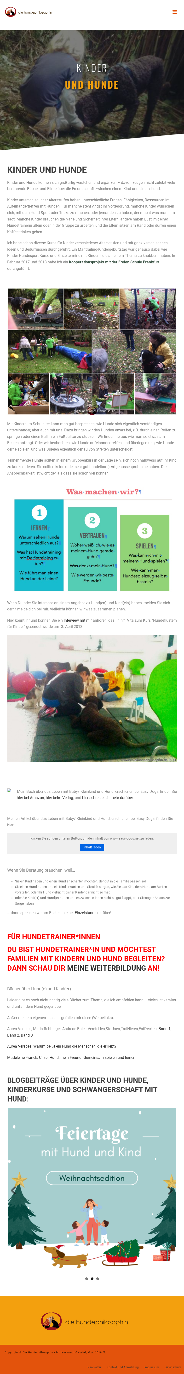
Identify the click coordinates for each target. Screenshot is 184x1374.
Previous (15, 1191)
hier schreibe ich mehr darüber (107, 797)
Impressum (151, 1367)
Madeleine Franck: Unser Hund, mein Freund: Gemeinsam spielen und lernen (71, 1057)
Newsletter (94, 1367)
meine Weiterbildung (106, 968)
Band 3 (27, 1035)
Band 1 (165, 1028)
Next (168, 1191)
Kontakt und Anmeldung (123, 1367)
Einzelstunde (85, 912)
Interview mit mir (78, 620)
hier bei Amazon (30, 797)
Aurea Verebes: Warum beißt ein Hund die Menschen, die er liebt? (61, 1046)
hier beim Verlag (59, 797)
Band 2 (13, 1035)
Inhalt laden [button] (92, 847)
